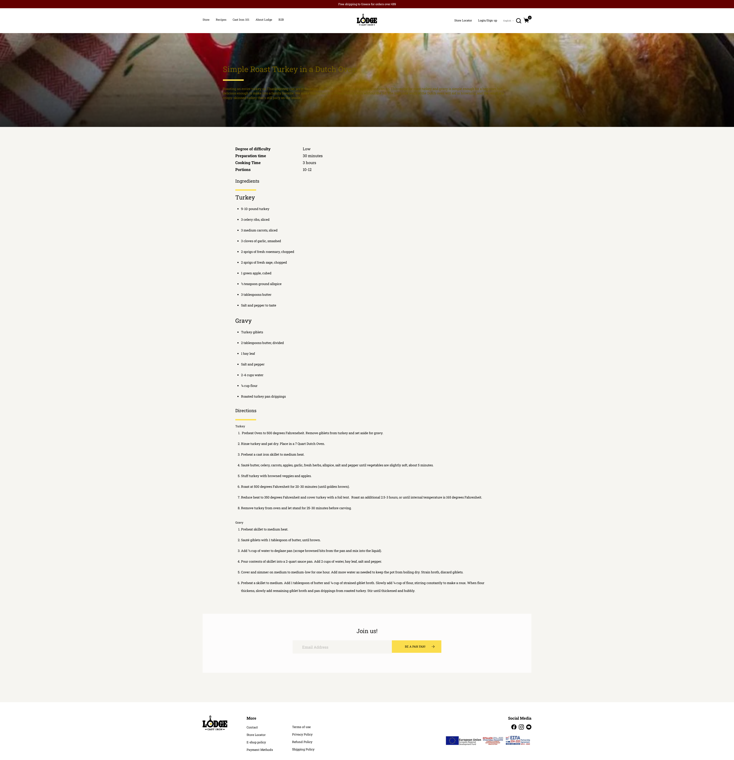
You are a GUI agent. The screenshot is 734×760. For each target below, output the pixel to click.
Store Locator (256, 735)
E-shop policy (256, 742)
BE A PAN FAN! (415, 646)
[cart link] (526, 20)
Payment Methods (260, 750)
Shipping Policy (303, 749)
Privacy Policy (302, 734)
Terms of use (301, 727)
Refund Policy (302, 742)
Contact (252, 727)
